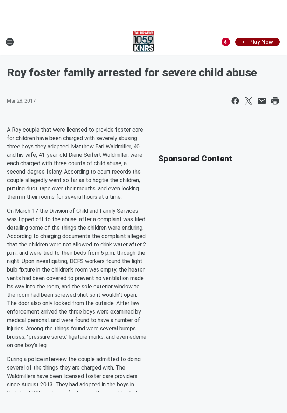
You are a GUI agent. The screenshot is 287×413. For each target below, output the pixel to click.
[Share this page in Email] (262, 101)
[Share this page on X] (248, 101)
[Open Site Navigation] (10, 42)
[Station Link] (143, 42)
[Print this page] (275, 101)
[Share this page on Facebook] (235, 101)
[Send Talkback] (226, 42)
